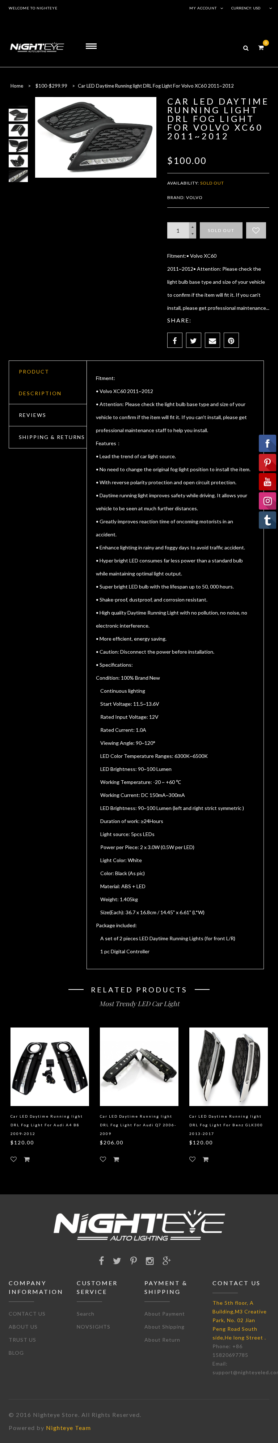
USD (256, 8)
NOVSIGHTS (93, 1327)
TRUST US (22, 1340)
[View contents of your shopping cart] (261, 47)
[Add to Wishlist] (256, 230)
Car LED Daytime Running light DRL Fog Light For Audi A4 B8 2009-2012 (46, 1125)
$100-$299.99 (51, 86)
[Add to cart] (27, 1159)
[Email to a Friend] (212, 340)
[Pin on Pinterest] (231, 340)
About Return (162, 1340)
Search (85, 1314)
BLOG (16, 1353)
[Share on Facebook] (174, 340)
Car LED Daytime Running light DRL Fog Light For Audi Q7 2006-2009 (138, 1125)
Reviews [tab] (32, 415)
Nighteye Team (68, 1427)
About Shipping (164, 1327)
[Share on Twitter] (193, 340)
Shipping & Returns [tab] (52, 437)
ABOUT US (23, 1327)
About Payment (164, 1314)
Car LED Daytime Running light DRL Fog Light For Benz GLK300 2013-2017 (226, 1125)
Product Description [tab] (40, 382)
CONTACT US (27, 1314)
